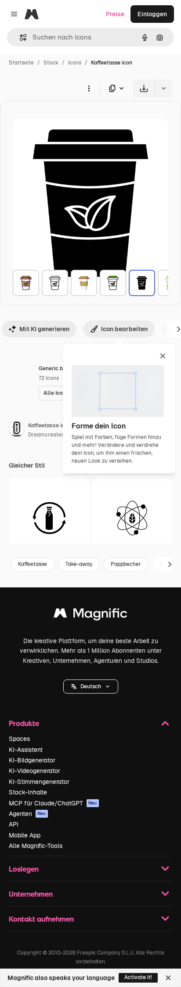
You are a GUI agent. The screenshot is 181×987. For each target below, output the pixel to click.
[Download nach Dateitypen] (116, 88)
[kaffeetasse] (26, 283)
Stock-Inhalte (28, 792)
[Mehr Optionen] (89, 88)
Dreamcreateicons (51, 434)
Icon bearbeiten (124, 329)
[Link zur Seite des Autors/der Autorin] (17, 430)
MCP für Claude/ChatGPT (53, 803)
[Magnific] (90, 615)
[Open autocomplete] (19, 37)
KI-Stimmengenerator (39, 782)
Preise (115, 14)
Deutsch (90, 686)
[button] (90, 686)
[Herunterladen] (144, 88)
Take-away (78, 564)
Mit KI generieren (44, 329)
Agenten (27, 814)
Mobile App (24, 835)
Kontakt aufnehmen (41, 918)
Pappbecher (126, 564)
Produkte (24, 723)
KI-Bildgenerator (32, 760)
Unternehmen (31, 893)
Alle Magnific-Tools (35, 846)
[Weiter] (169, 565)
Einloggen (152, 14)
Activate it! (138, 977)
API (13, 824)
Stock (50, 62)
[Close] (168, 978)
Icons (74, 62)
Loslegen (24, 868)
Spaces (19, 739)
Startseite (21, 62)
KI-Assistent (26, 750)
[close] (163, 356)
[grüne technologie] (132, 518)
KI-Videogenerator (34, 771)
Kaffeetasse (32, 564)
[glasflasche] (49, 518)
